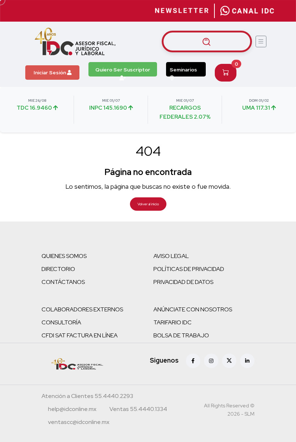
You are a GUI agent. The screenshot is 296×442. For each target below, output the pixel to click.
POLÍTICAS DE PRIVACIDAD (188, 269)
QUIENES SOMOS (64, 256)
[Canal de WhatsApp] (247, 11)
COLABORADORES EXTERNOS (82, 309)
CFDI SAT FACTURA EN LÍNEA (80, 335)
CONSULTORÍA (61, 322)
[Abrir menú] (261, 41)
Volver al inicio (148, 204)
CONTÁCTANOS (63, 282)
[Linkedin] (247, 361)
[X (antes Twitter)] (229, 361)
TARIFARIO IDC (172, 322)
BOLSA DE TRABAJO (181, 335)
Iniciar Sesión (50, 72)
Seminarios (183, 69)
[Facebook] (193, 361)
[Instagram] (211, 361)
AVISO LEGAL (171, 256)
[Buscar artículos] (207, 41)
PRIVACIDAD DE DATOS (183, 282)
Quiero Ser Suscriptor (122, 69)
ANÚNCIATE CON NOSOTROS (192, 309)
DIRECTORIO (58, 269)
